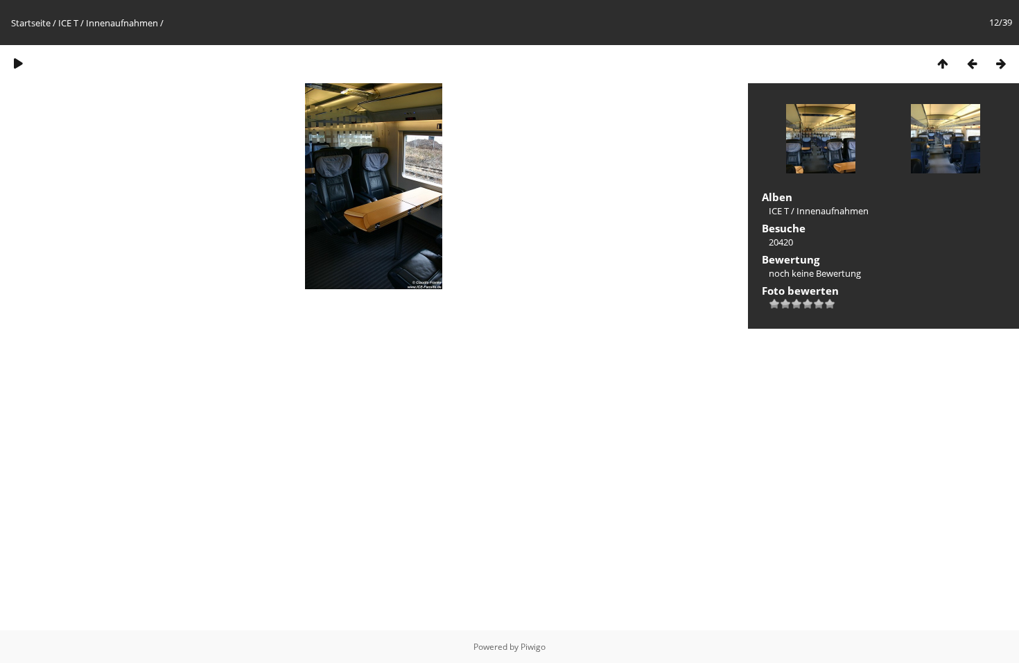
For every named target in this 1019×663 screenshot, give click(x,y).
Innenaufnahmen (122, 23)
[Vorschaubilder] (942, 63)
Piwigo (533, 647)
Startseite (31, 23)
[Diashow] (18, 63)
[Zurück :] (971, 63)
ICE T (68, 23)
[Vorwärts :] (1001, 63)
